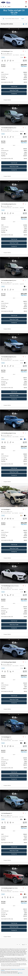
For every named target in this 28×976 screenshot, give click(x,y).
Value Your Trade (14, 90)
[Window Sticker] (26, 61)
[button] (1, 6)
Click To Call (14, 86)
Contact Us (14, 93)
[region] (14, 77)
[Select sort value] (26, 24)
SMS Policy (19, 969)
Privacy (15, 969)
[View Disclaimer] (13, 60)
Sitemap (12, 969)
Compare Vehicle (7, 99)
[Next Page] (19, 944)
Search (22, 18)
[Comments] (24, 61)
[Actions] (25, 51)
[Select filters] (23, 24)
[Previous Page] (17, 944)
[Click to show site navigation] (26, 6)
